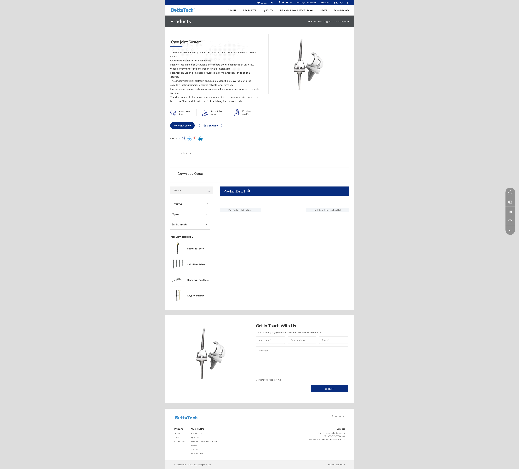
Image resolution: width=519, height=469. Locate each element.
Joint (329, 21)
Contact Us (325, 2)
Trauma (177, 204)
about (232, 10)
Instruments (179, 224)
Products (249, 10)
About (194, 449)
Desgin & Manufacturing (296, 10)
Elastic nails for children (243, 210)
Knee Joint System (341, 21)
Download (341, 10)
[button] (510, 211)
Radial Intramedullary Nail (329, 210)
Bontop (341, 464)
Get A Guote (184, 125)
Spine (175, 214)
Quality (268, 10)
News (323, 10)
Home (313, 21)
